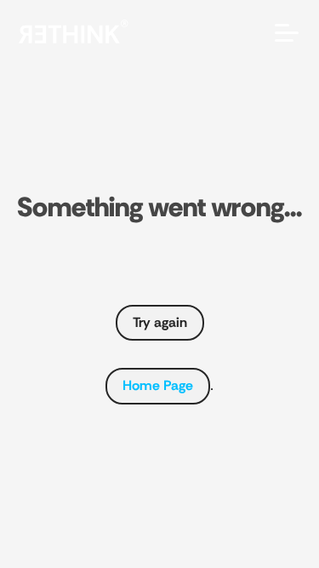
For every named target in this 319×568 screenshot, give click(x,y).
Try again (160, 322)
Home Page (157, 385)
